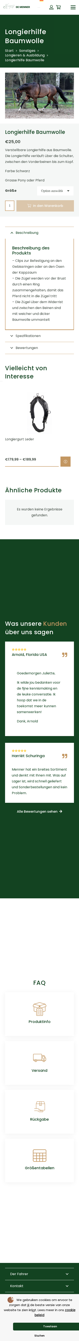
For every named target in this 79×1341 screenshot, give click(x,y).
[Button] (51, 7)
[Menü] (38, 7)
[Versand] (39, 1058)
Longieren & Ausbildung (25, 55)
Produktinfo (40, 1021)
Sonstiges (27, 50)
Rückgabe (39, 1119)
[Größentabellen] (39, 1155)
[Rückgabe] (39, 1106)
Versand (39, 1070)
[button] (73, 7)
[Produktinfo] (39, 1009)
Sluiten (39, 1335)
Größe (10, 190)
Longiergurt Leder (19, 439)
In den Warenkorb (48, 205)
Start (9, 50)
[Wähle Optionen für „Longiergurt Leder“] (65, 462)
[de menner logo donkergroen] (16, 7)
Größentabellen (39, 1168)
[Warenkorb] (58, 7)
